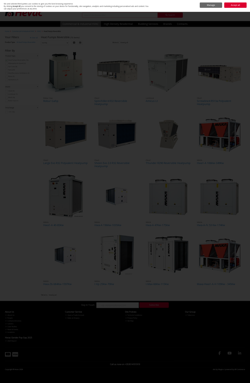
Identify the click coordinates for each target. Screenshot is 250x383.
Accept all (235, 5)
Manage (211, 5)
